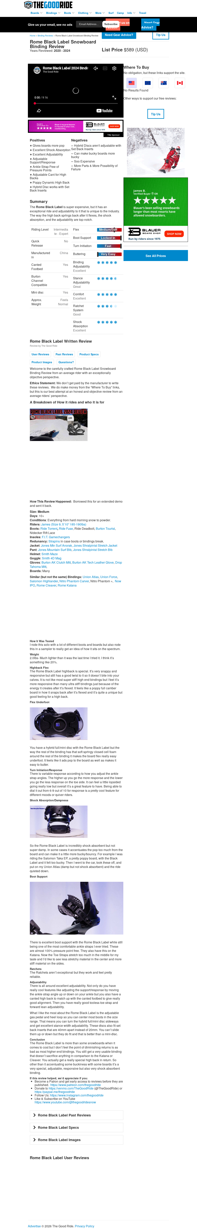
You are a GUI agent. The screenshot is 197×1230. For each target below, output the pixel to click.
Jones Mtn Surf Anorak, (57, 545)
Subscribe (111, 24)
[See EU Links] (148, 83)
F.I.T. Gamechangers (56, 537)
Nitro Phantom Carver (74, 581)
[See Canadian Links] (180, 83)
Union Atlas (91, 577)
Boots (68, 13)
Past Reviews (64, 354)
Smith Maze (50, 554)
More (98, 13)
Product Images (42, 362)
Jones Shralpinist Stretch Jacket (95, 545)
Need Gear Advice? (119, 35)
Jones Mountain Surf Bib (55, 549)
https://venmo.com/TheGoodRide (71, 1088)
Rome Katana (67, 585)
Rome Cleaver (46, 585)
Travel (142, 13)
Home (32, 35)
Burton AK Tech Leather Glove (93, 562)
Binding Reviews (45, 35)
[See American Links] (131, 83)
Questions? (66, 362)
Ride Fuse (66, 528)
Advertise (34, 1226)
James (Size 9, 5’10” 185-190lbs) (63, 524)
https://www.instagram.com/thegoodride (77, 1095)
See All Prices (156, 256)
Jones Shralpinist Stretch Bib (93, 549)
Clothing (83, 13)
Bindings (52, 13)
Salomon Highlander (44, 581)
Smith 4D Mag (51, 558)
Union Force (108, 577)
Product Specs (89, 354)
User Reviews (40, 354)
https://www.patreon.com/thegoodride (75, 1085)
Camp (120, 13)
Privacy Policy (84, 1226)
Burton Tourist (105, 528)
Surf (111, 13)
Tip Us (160, 35)
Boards (35, 13)
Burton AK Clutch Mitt (56, 562)
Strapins (54, 541)
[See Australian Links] (164, 83)
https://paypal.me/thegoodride (55, 1091)
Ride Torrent (48, 528)
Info (130, 13)
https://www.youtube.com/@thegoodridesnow (65, 1102)
